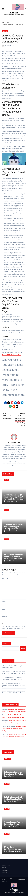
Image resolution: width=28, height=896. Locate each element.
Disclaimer (5, 870)
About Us (4, 868)
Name (4, 601)
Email (4, 609)
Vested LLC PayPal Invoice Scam (11, 355)
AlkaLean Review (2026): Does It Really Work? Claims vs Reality (14, 729)
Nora (7, 501)
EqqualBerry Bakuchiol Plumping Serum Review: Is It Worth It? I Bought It (13, 692)
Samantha (9, 45)
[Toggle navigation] (3, 8)
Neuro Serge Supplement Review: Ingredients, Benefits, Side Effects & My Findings (14, 557)
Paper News (22, 879)
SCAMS (5, 31)
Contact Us (5, 873)
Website (4, 616)
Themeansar (4, 881)
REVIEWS (7, 758)
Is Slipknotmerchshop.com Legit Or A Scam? (9, 416)
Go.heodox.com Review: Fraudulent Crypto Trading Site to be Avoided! (13, 527)
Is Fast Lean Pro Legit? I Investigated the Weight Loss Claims (13, 774)
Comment (5, 578)
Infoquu (14, 12)
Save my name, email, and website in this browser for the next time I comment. (13, 627)
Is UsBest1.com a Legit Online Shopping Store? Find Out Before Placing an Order (13, 498)
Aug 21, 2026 (14, 501)
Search (6, 643)
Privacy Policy (6, 865)
